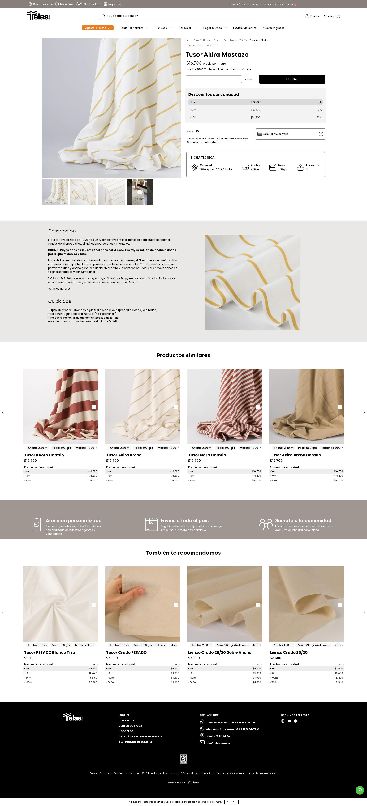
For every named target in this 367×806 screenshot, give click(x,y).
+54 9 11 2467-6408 (243, 722)
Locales (124, 715)
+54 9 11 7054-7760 (247, 729)
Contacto (126, 720)
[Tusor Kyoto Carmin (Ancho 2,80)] (60, 406)
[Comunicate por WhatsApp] (360, 790)
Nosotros (126, 731)
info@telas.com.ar (218, 743)
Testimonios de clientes (136, 742)
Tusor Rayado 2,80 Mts (235, 40)
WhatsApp (211, 142)
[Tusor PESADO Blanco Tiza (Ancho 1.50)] (60, 604)
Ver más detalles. (59, 289)
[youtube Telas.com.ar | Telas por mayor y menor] (289, 721)
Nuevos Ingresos (273, 28)
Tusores (218, 40)
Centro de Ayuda (130, 725)
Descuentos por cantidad (213, 94)
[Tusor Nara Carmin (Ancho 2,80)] (224, 406)
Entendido (231, 802)
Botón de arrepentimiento (262, 773)
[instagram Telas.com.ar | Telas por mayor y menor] (283, 721)
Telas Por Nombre (202, 40)
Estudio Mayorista (245, 28)
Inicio (188, 40)
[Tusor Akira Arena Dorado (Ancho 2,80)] (306, 406)
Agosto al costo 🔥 (97, 28)
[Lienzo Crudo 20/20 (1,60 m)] (306, 604)
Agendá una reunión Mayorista (140, 736)
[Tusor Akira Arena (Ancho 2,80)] (142, 406)
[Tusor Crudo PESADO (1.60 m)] (142, 604)
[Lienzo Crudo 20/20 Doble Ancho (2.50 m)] (224, 604)
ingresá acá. (238, 773)
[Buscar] (103, 16)
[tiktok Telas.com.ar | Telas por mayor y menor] (295, 721)
